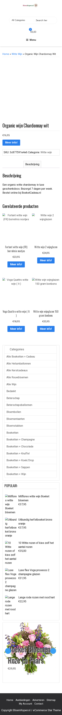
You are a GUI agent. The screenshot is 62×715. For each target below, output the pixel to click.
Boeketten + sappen (18, 467)
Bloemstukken (14, 425)
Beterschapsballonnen (19, 405)
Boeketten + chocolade (19, 446)
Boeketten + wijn (16, 474)
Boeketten (12, 432)
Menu (33, 39)
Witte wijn (17, 54)
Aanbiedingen (23, 700)
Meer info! (11, 142)
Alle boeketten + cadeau (20, 356)
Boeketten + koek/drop (20, 460)
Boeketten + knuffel (18, 453)
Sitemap (51, 700)
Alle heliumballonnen (18, 363)
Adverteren (38, 700)
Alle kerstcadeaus (17, 370)
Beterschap (13, 398)
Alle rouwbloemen (17, 377)
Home (5, 54)
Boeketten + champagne (20, 439)
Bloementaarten (15, 418)
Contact (38, 703)
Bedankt (11, 391)
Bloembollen (13, 412)
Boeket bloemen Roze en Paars (29, 654)
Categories (16, 349)
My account (25, 703)
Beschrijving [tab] (32, 164)
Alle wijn (11, 384)
